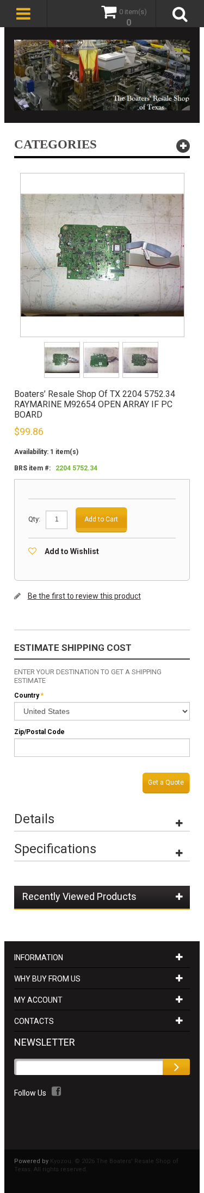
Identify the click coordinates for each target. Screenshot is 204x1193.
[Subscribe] (176, 1067)
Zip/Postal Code (39, 732)
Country (26, 695)
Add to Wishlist (72, 551)
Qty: (34, 519)
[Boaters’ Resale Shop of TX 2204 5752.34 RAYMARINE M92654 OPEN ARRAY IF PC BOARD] (63, 345)
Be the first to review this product (84, 596)
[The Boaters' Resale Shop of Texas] (102, 75)
